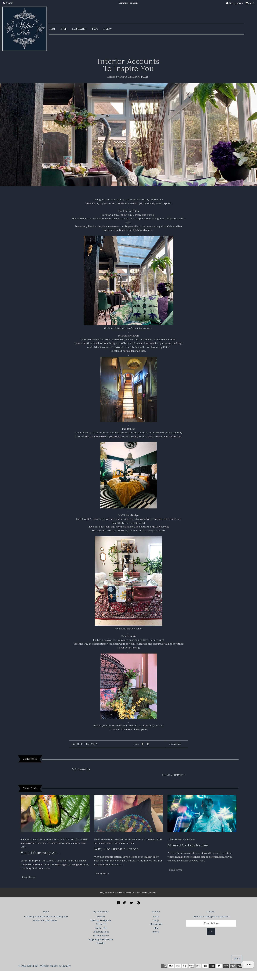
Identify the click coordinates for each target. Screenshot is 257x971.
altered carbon (175, 839)
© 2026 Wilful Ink (28, 966)
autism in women (44, 839)
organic (124, 839)
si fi (193, 839)
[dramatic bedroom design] (128, 508)
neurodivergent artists (33, 843)
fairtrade (113, 839)
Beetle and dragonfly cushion (120, 328)
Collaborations (101, 932)
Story (106, 28)
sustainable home (103, 843)
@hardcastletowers (128, 336)
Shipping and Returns (100, 939)
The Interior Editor (128, 211)
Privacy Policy (101, 936)
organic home (154, 839)
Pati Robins (128, 429)
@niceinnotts (128, 636)
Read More (29, 877)
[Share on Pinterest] (148, 744)
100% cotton (100, 839)
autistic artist (62, 839)
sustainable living (124, 843)
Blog (95, 28)
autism (30, 839)
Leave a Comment (173, 775)
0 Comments (175, 744)
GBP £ (236, 959)
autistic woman (79, 839)
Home (52, 28)
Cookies (101, 943)
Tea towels (120, 629)
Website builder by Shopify (55, 966)
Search (101, 917)
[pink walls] (128, 718)
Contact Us (101, 928)
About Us (101, 924)
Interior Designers (101, 920)
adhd (23, 839)
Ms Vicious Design (128, 515)
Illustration (79, 28)
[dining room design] (128, 625)
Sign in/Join (235, 3)
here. (150, 328)
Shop (63, 28)
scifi (187, 839)
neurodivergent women (59, 843)
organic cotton (137, 839)
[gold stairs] (128, 421)
